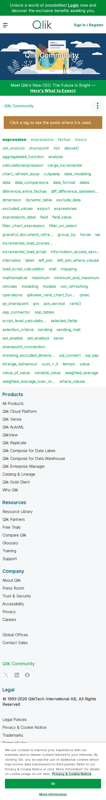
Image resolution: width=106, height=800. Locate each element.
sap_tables (44, 312)
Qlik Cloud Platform (19, 411)
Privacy (9, 611)
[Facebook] (27, 675)
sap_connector (16, 312)
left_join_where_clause (78, 260)
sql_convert (70, 355)
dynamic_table (39, 199)
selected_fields (64, 320)
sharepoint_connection (23, 346)
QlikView (10, 434)
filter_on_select (63, 225)
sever (59, 338)
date (6, 182)
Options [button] (97, 106)
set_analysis (13, 148)
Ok (53, 784)
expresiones (65, 208)
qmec (85, 294)
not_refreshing (74, 286)
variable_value (47, 372)
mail (52, 268)
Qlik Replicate (14, 442)
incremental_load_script (24, 251)
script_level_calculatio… (24, 320)
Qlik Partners (13, 519)
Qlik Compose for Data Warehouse (33, 458)
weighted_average (81, 372)
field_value (61, 217)
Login (73, 5)
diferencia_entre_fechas (24, 191)
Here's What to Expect (53, 90)
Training (9, 550)
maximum (41, 277)
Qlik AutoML (13, 427)
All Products (13, 403)
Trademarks (12, 735)
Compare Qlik (14, 535)
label (29, 260)
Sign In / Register (89, 25)
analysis (55, 156)
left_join (45, 260)
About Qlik (11, 580)
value (85, 363)
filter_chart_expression (23, 225)
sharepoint (39, 148)
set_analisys (38, 338)
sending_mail (68, 329)
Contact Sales (15, 642)
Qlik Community (52, 55)
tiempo (69, 363)
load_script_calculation (23, 268)
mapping (69, 268)
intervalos (11, 260)
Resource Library (17, 511)
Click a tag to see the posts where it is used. (50, 122)
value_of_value (16, 372)
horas (85, 234)
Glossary (10, 542)
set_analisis (12, 338)
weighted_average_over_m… (28, 381)
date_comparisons (32, 182)
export (43, 208)
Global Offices (15, 634)
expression (14, 139)
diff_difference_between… (75, 191)
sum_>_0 (50, 363)
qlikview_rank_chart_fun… (51, 294)
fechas (64, 139)
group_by (67, 234)
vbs (56, 148)
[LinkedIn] (16, 675)
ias (97, 234)
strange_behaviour (19, 363)
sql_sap (92, 355)
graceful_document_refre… (27, 234)
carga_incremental (65, 165)
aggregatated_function (23, 156)
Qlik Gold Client (16, 482)
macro (81, 139)
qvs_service (54, 303)
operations (12, 294)
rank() (75, 303)
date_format (64, 182)
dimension (11, 199)
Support (9, 558)
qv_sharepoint (15, 303)
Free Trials (11, 527)
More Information (53, 794)
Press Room (13, 588)
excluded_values (17, 208)
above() (71, 148)
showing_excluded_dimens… (28, 355)
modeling (29, 286)
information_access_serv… (75, 251)
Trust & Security (16, 595)
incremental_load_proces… (27, 243)
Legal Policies (14, 719)
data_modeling (77, 173)
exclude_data (68, 199)
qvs (36, 303)
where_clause (72, 381)
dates (84, 182)
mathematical (14, 277)
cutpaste (52, 173)
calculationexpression (22, 165)
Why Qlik (10, 489)
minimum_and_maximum (76, 277)
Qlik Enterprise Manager (23, 466)
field (44, 217)
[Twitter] (6, 675)
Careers (9, 619)
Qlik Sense (11, 419)
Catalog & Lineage (18, 474)
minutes (9, 286)
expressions (42, 139)
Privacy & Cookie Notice (24, 727)
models (49, 286)
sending (45, 329)
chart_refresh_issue (20, 173)
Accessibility (13, 603)
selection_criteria (18, 329)
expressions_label (19, 217)
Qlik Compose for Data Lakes (28, 450)
